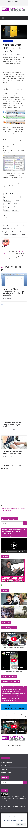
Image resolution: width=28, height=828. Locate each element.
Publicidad (4, 769)
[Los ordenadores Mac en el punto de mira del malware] (14, 436)
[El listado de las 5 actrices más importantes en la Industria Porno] (20, 599)
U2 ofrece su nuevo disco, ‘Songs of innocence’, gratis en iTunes (13, 425)
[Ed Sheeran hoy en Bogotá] (7, 599)
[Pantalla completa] (25, 551)
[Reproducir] (3, 551)
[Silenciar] (22, 551)
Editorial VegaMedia (6, 762)
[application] (14, 545)
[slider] (12, 551)
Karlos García (17, 54)
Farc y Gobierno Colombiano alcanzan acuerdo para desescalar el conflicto (13, 233)
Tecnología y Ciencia (7, 41)
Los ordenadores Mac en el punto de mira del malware (12, 452)
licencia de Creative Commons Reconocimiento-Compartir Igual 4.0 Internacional (13, 798)
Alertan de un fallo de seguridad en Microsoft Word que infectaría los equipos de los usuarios (13, 292)
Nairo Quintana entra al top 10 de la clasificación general (13, 227)
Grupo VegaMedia (6, 766)
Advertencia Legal (6, 772)
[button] (14, 545)
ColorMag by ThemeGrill (11, 806)
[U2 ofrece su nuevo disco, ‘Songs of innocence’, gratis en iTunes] (14, 305)
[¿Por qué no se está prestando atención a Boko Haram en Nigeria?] (7, 612)
